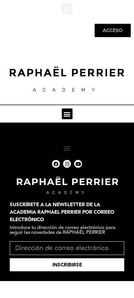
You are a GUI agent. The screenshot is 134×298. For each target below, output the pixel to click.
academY (67, 90)
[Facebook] (56, 164)
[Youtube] (78, 164)
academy (67, 192)
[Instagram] (67, 164)
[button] (67, 8)
